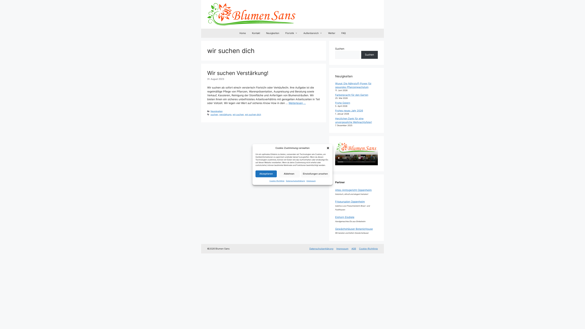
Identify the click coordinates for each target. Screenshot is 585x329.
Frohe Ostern (342, 102)
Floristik (289, 33)
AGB (353, 248)
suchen (214, 114)
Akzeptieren (266, 173)
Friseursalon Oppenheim (350, 201)
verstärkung (225, 114)
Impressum (311, 181)
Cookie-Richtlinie (276, 181)
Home (242, 33)
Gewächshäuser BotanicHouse (354, 228)
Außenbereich (311, 33)
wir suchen (238, 114)
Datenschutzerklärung (295, 181)
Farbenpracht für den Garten (351, 94)
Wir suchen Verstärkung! (237, 73)
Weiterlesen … (297, 103)
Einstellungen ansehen (315, 173)
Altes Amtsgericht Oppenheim (353, 190)
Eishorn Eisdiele (344, 217)
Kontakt (256, 33)
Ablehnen (289, 173)
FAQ (343, 33)
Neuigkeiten (272, 33)
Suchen (339, 48)
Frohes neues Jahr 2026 (349, 110)
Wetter (331, 33)
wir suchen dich (253, 114)
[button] (328, 148)
